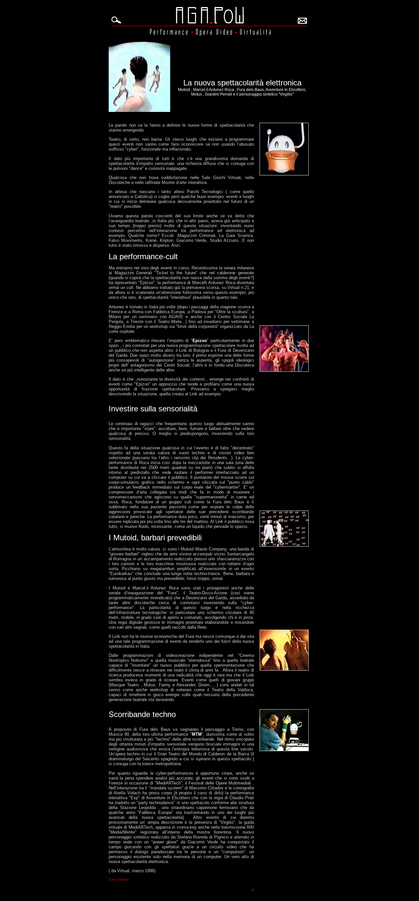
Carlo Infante (119, 879)
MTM (197, 734)
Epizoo (199, 340)
